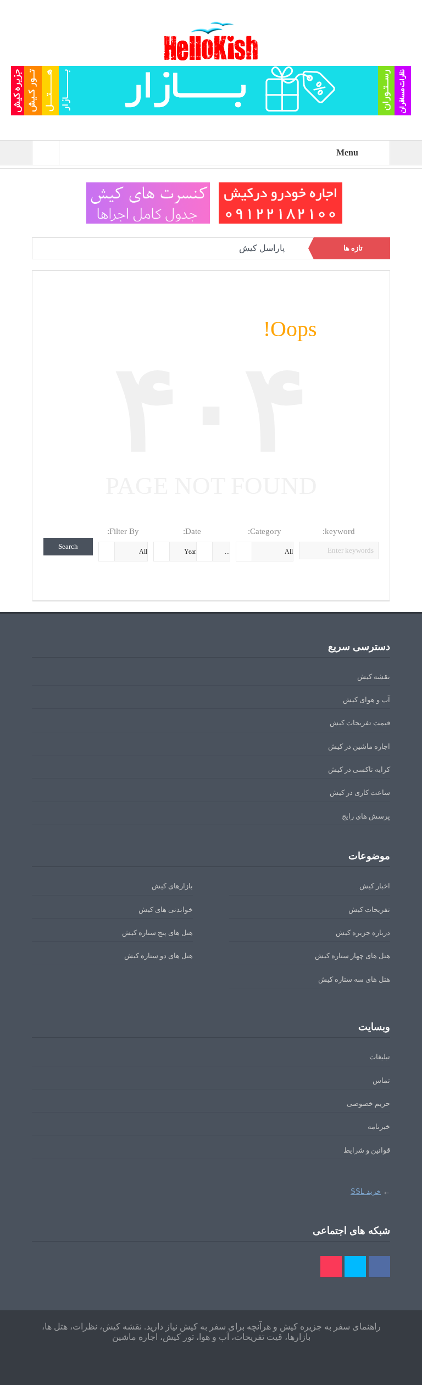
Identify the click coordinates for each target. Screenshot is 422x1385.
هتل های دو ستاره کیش (158, 956)
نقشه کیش (373, 676)
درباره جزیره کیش (363, 932)
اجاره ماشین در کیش (359, 746)
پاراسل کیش (262, 248)
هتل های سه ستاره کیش (354, 979)
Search (68, 546)
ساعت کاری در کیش (360, 792)
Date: (192, 531)
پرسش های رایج (366, 816)
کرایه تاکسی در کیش (359, 769)
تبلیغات (379, 1057)
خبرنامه (379, 1126)
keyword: (339, 531)
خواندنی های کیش (165, 909)
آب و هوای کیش (366, 700)
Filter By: (123, 531)
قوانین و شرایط (366, 1150)
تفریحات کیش (369, 909)
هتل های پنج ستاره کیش (157, 932)
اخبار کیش (374, 886)
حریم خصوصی (368, 1103)
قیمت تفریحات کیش (360, 723)
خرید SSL (366, 1191)
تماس (381, 1080)
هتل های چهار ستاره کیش (352, 956)
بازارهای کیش (172, 886)
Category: (264, 531)
